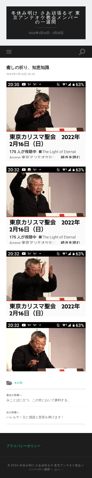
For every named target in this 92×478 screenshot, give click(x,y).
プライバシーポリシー (23, 446)
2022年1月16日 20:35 (20, 74)
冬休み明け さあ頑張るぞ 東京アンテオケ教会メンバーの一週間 (46, 17)
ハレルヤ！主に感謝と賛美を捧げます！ (35, 415)
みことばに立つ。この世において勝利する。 (38, 398)
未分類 (18, 382)
